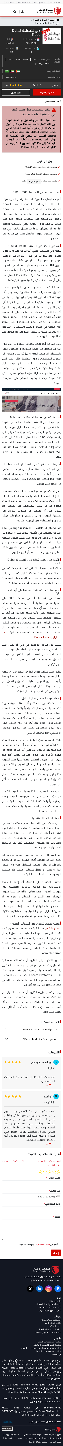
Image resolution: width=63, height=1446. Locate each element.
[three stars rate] (49, 1171)
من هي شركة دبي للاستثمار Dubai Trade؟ (41, 167)
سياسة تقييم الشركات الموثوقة (47, 1344)
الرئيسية (53, 20)
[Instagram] (48, 1288)
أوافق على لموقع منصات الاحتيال (38, 1244)
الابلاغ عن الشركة (47, 92)
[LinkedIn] (39, 1288)
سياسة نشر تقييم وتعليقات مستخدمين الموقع (41, 1348)
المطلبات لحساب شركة (51, 1319)
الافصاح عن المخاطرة (52, 1438)
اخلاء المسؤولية (55, 2)
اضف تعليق (15, 92)
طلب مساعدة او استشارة (50, 1307)
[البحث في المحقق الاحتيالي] (14, 11)
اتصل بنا (8, 1438)
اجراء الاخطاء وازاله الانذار (50, 1329)
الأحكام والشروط (12, 1434)
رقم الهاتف (55, 1190)
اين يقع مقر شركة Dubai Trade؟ (40, 1039)
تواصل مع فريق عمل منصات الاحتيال (42, 1276)
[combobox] (57, 1196)
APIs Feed (10, 2)
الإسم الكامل (53, 1177)
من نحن (18, 1438)
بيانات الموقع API (53, 1322)
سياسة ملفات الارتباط (38, 1442)
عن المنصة (56, 1354)
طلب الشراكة (55, 1326)
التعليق (57, 1216)
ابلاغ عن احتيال (55, 1301)
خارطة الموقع (55, 1442)
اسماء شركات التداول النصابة (48, 1332)
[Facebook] (57, 1288)
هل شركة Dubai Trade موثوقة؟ (40, 1029)
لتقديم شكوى (53, 928)
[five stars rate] (40, 1171)
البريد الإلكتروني (52, 1203)
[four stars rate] (45, 1171)
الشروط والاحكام (39, 2)
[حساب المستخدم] (21, 11)
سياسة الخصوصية (24, 2)
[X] (30, 1288)
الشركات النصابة (39, 20)
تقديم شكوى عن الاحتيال (50, 1310)
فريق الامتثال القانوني (52, 101)
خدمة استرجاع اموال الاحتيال (49, 1304)
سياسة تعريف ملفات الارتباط (48, 1351)
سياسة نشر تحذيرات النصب (49, 1341)
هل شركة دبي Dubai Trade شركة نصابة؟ (41, 174)
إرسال (56, 1253)
